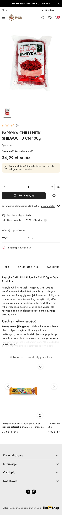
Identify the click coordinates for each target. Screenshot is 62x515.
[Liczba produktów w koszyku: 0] (56, 18)
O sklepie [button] (9, 472)
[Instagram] (34, 492)
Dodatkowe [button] (10, 481)
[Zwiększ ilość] (52, 187)
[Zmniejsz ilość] (4, 187)
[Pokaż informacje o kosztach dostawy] (45, 220)
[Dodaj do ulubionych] (54, 195)
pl (3, 10)
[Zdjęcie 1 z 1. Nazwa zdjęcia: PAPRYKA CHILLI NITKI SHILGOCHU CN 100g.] (7, 112)
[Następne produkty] (54, 387)
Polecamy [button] (16, 357)
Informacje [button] (10, 464)
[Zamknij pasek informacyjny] (58, 3)
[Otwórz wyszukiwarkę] (43, 18)
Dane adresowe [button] (13, 455)
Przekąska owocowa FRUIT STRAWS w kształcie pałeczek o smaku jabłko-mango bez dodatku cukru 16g (22, 425)
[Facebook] (28, 492)
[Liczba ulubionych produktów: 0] (50, 18)
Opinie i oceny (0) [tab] (28, 267)
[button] (10, 125)
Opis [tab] (7, 267)
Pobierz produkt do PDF (19, 247)
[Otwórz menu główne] (4, 17)
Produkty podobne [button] (40, 357)
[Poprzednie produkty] (8, 387)
